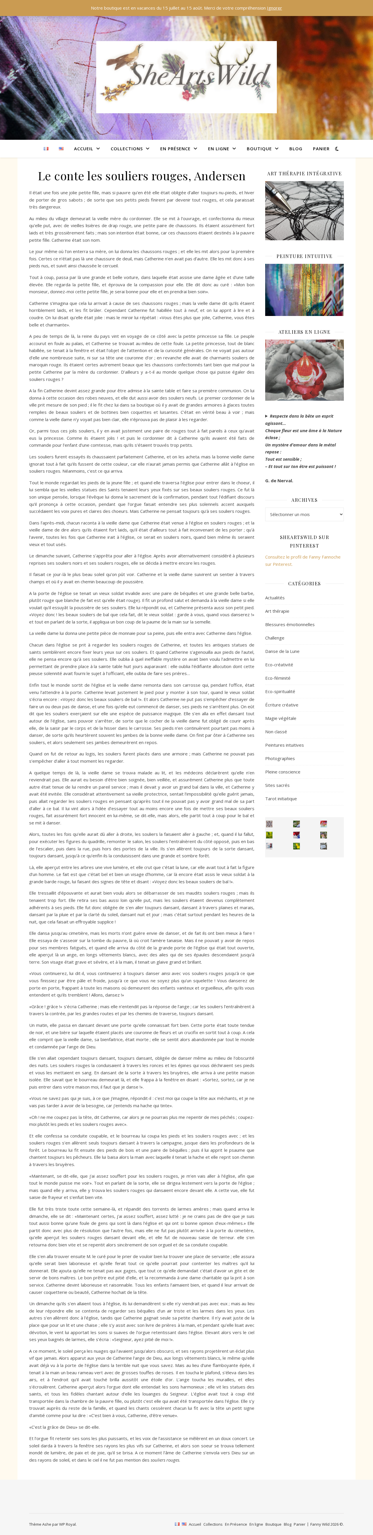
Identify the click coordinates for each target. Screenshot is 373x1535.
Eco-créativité (279, 664)
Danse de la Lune (282, 651)
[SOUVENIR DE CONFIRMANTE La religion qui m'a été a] (296, 846)
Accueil (83, 148)
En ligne (218, 148)
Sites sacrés (277, 785)
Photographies (280, 758)
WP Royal (67, 1524)
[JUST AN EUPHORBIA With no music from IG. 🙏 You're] (269, 835)
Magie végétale (280, 718)
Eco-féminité (278, 678)
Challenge (274, 638)
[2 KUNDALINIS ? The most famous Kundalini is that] (269, 846)
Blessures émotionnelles (290, 624)
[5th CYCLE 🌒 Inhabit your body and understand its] (323, 824)
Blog (295, 148)
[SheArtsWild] (186, 77)
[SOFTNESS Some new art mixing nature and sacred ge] (269, 824)
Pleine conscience (282, 772)
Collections (127, 148)
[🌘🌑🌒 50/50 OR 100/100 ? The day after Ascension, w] (296, 835)
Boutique (259, 148)
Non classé (276, 731)
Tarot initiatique (281, 798)
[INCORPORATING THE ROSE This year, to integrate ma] (296, 824)
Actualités (275, 597)
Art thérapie (277, 611)
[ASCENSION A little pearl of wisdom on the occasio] (323, 835)
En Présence (175, 148)
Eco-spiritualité (280, 691)
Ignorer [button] (274, 8)
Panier (321, 148)
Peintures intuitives (284, 745)
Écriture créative (281, 705)
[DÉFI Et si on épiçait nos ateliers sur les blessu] (323, 846)
